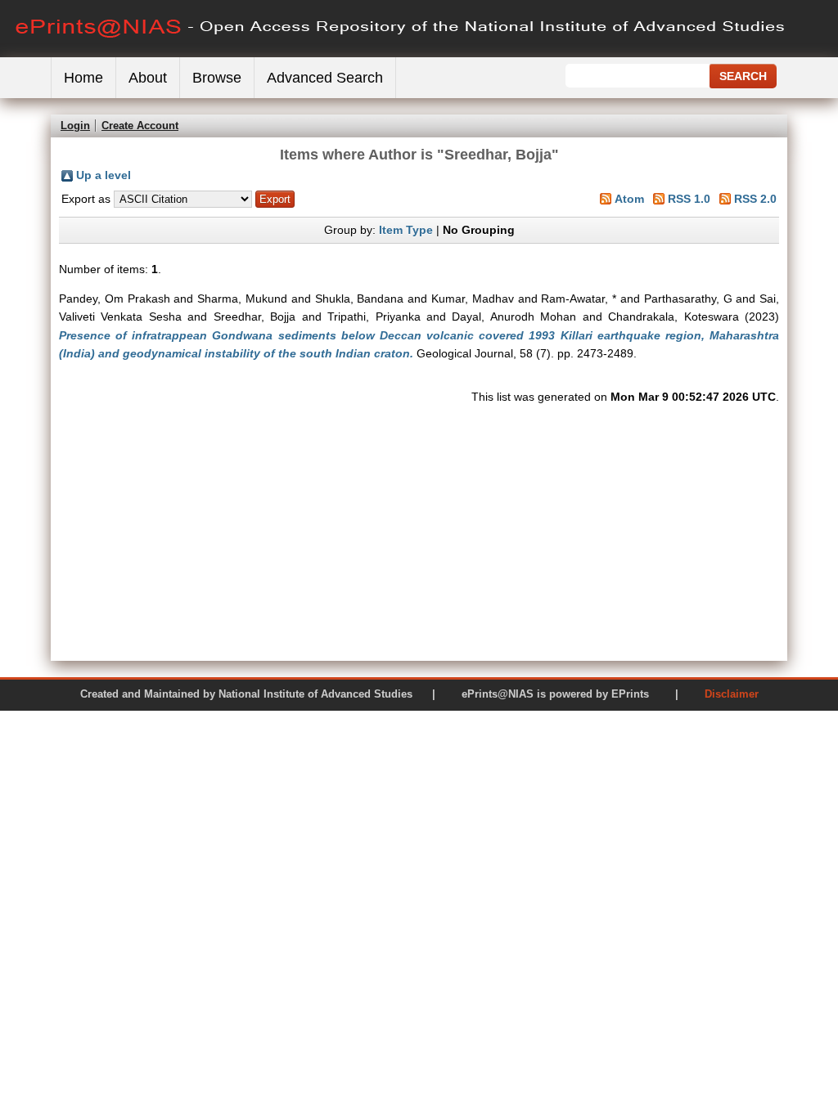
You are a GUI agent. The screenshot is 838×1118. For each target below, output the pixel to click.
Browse (216, 78)
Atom (629, 198)
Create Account (139, 125)
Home (83, 78)
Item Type (406, 229)
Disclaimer (732, 694)
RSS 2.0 (755, 198)
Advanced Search (325, 78)
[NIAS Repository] (401, 53)
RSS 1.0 (689, 198)
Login (75, 125)
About (147, 78)
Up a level (103, 175)
